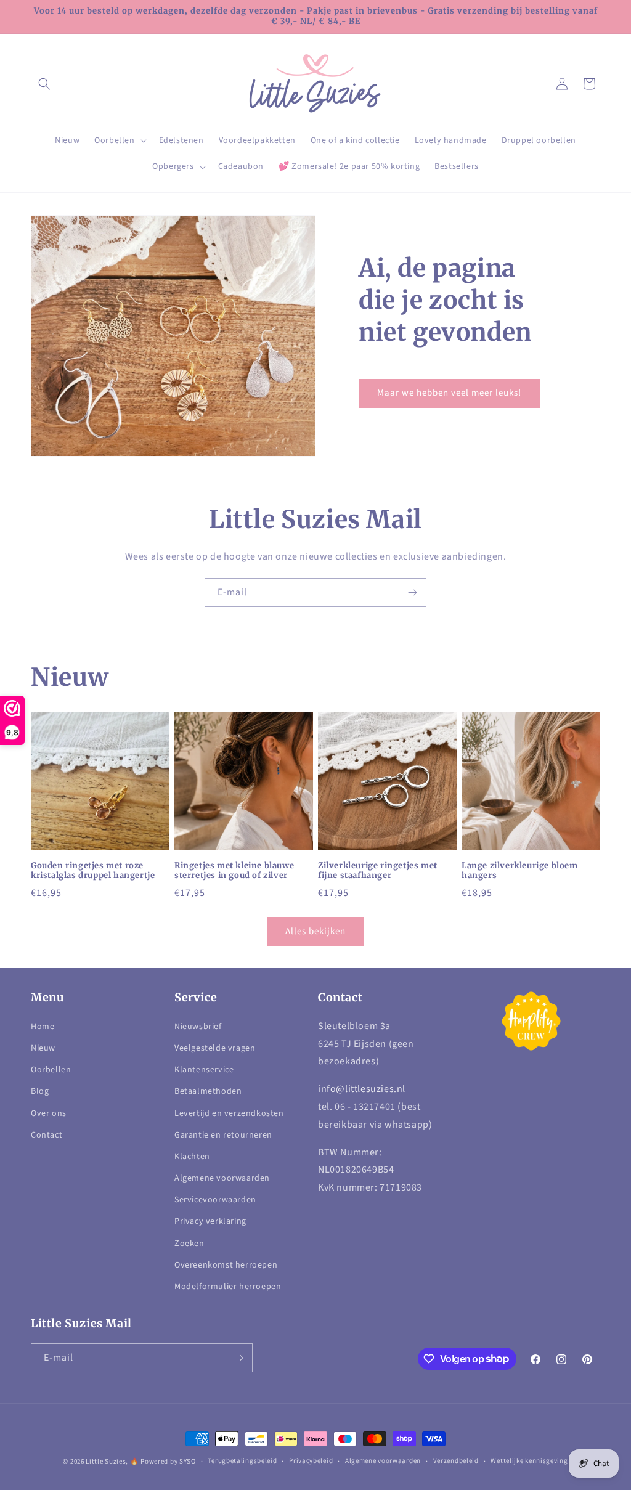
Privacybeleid (311, 1460)
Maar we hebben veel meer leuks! (449, 392)
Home (42, 1026)
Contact (46, 1135)
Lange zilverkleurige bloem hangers (520, 871)
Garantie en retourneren (223, 1135)
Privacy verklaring (210, 1221)
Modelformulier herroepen (227, 1286)
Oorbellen (51, 1070)
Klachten (192, 1156)
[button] (44, 83)
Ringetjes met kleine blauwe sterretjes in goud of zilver (234, 871)
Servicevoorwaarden (215, 1200)
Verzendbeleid (456, 1460)
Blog (40, 1091)
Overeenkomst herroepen (225, 1265)
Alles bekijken (315, 931)
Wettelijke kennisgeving (529, 1460)
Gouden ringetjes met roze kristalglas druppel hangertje (93, 871)
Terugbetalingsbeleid (242, 1460)
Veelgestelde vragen (214, 1048)
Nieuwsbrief (198, 1026)
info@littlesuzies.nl (361, 1089)
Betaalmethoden (208, 1091)
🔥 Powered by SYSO (163, 1461)
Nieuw (43, 1048)
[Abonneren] (412, 592)
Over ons (49, 1113)
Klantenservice (204, 1070)
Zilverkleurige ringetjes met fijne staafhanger (378, 871)
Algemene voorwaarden (222, 1178)
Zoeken (189, 1243)
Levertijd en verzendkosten (229, 1113)
